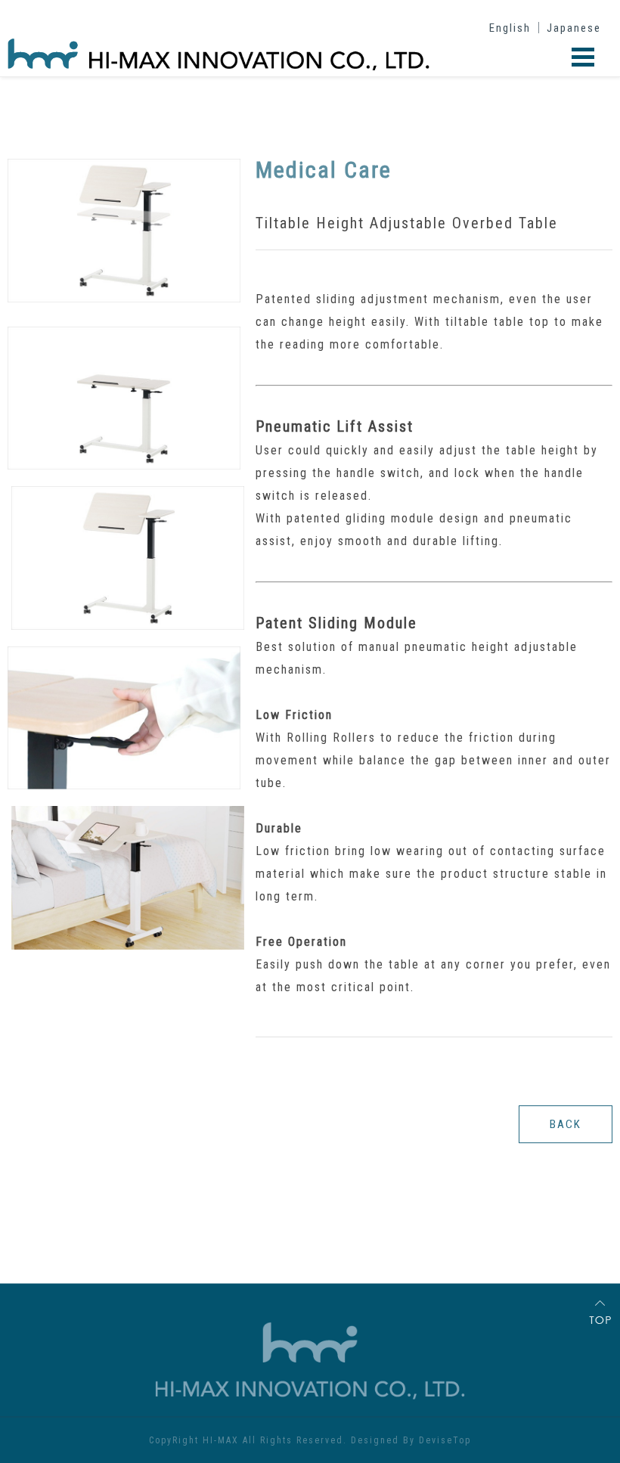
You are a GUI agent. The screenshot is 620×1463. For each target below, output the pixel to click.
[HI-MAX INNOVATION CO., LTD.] (61, 43)
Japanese (574, 28)
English (510, 28)
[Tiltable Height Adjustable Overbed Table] (124, 299)
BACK (565, 1124)
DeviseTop (445, 1440)
